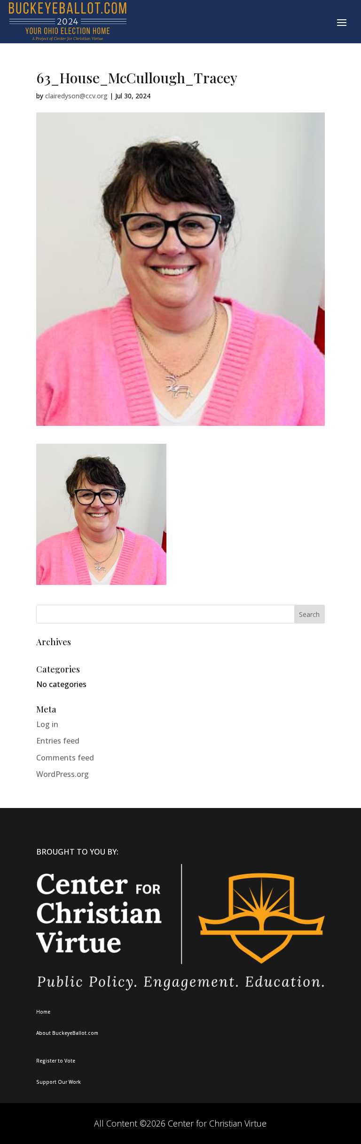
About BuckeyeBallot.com (67, 1033)
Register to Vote (55, 1060)
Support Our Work (58, 1082)
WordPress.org (62, 774)
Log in (47, 724)
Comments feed (65, 757)
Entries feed (57, 741)
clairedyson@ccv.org (76, 95)
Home (43, 1011)
